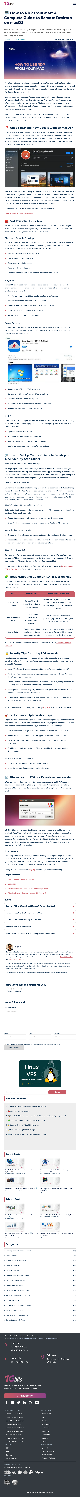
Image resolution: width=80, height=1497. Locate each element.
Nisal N (60, 40)
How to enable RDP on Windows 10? (22, 880)
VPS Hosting (46, 1410)
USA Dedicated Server (14, 1424)
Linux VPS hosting (66, 957)
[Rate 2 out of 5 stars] (11, 988)
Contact (9, 1455)
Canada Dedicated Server (15, 1431)
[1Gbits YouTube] (36, 1402)
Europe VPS (46, 1435)
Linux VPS (45, 1417)
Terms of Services (48, 1451)
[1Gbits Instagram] (12, 1402)
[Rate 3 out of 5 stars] (14, 988)
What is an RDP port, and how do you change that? (28, 889)
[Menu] (74, 4)
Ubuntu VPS (46, 1431)
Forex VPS (45, 1428)
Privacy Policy (47, 1455)
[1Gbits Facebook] (6, 1402)
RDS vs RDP (12, 884)
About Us (45, 1448)
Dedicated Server (12, 1410)
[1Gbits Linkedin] (24, 1402)
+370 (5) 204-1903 (20, 1347)
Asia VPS (45, 1442)
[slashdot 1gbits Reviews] (15, 1483)
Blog (7, 1451)
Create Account (25, 1396)
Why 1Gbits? (46, 1444)
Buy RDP (45, 1421)
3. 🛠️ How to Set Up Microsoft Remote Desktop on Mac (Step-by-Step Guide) (36, 1116)
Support (9, 1444)
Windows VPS (46, 1414)
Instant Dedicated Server (15, 1421)
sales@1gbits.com (19, 1362)
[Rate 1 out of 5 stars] (7, 988)
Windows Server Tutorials (15, 40)
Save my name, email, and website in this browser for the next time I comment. (34, 1044)
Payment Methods (48, 1458)
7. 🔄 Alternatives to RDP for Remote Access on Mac (26, 1134)
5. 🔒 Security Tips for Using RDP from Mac (22, 1125)
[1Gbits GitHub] (30, 1402)
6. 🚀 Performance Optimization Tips (20, 1130)
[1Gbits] (9, 4)
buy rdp (32, 870)
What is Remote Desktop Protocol (19, 214)
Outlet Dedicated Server (14, 1442)
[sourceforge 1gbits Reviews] (8, 1482)
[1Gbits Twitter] (18, 1402)
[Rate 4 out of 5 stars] (17, 988)
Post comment (14, 1047)
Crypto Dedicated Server (15, 1438)
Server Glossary (11, 1458)
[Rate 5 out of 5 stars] (21, 988)
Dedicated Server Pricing (14, 1414)
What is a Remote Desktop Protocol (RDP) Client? (27, 893)
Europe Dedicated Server (15, 1428)
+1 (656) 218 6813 (19, 1350)
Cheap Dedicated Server (14, 1417)
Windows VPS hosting (16, 959)
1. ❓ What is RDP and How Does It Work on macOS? (26, 1106)
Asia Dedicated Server (13, 1435)
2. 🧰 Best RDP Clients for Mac (17, 1111)
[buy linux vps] (40, 1073)
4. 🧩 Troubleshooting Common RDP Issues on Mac (26, 1120)
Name (6, 1033)
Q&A (7, 1448)
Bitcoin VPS (46, 1424)
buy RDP (46, 708)
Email (31, 1033)
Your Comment (10, 1007)
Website (57, 1033)
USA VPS (45, 1438)
